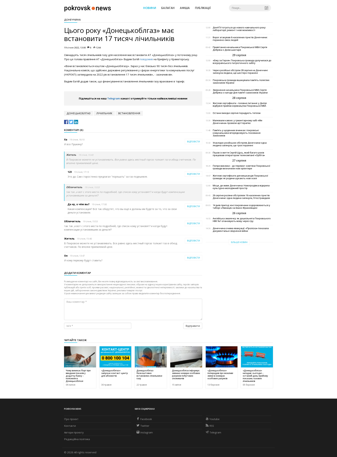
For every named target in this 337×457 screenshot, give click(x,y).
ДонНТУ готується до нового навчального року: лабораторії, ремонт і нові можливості (239, 28)
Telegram (113, 98)
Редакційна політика (77, 439)
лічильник (104, 113)
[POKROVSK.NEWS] (87, 7)
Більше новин (239, 242)
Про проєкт (71, 419)
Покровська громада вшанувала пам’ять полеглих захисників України (241, 81)
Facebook (146, 419)
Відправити (193, 325)
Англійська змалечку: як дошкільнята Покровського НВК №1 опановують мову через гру (242, 219)
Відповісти (193, 141)
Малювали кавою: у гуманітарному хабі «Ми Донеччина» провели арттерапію (237, 121)
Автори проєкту (74, 432)
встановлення (129, 113)
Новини (149, 8)
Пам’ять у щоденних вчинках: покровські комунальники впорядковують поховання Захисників (236, 133)
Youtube (214, 419)
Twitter (144, 425)
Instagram (146, 432)
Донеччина (72, 19)
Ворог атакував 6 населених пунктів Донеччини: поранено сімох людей (240, 38)
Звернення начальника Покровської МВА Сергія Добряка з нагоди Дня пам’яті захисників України (240, 91)
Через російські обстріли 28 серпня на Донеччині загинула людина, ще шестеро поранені (240, 71)
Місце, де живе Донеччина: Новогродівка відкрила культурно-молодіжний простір (241, 187)
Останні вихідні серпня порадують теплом (236, 113)
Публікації (203, 8)
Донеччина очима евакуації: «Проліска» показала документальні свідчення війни (241, 229)
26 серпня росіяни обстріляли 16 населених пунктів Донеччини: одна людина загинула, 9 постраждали (241, 196)
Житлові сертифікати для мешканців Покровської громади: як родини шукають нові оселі (240, 177)
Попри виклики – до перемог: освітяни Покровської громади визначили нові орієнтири (241, 167)
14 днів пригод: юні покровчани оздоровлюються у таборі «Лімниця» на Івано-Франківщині (241, 206)
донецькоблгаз (78, 113)
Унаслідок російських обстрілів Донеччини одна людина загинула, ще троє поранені (240, 144)
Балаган (168, 8)
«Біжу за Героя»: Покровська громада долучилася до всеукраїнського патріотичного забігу (242, 61)
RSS (211, 425)
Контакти (70, 425)
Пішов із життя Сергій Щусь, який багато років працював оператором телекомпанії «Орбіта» (239, 154)
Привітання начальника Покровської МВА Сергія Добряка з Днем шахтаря (240, 48)
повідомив (146, 59)
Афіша (185, 8)
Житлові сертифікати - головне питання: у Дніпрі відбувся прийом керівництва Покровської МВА (240, 104)
